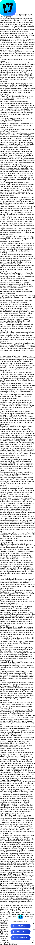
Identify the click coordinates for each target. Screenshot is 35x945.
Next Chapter (13, 944)
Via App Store (22, 932)
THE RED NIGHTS (22, 15)
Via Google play (21, 937)
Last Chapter (4, 944)
